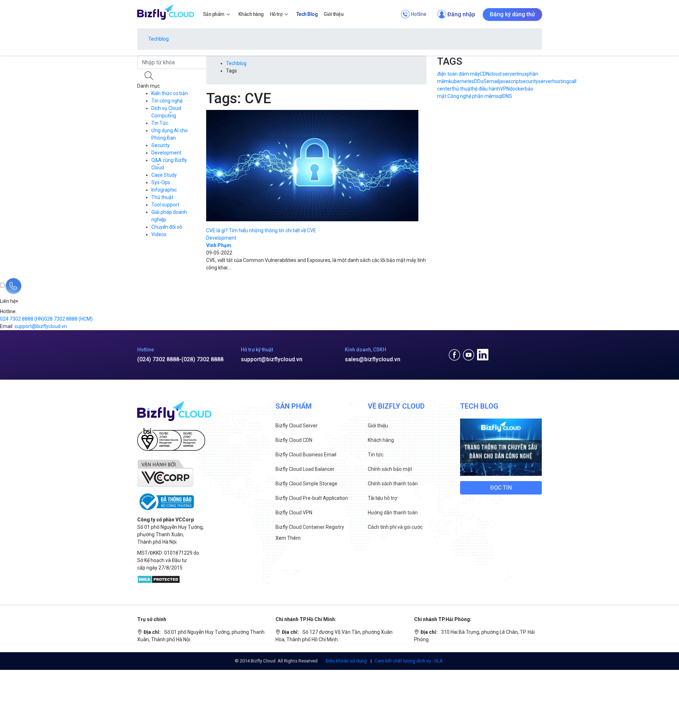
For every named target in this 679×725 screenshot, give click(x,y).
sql (499, 96)
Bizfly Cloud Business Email (305, 454)
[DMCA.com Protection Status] (158, 579)
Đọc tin (501, 487)
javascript (510, 81)
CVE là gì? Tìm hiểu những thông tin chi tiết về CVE (261, 230)
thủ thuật (462, 89)
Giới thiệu (378, 425)
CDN (484, 74)
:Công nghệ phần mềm (471, 96)
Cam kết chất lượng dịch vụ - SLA (409, 660)
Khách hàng (381, 440)
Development (166, 153)
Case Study (164, 175)
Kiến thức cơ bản (169, 93)
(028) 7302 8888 (202, 359)
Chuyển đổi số (166, 227)
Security (160, 145)
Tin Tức (159, 123)
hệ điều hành (486, 89)
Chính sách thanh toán (393, 483)
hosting (560, 81)
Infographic (164, 190)
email (493, 81)
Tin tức (375, 454)
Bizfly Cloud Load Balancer (305, 469)
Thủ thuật (162, 197)
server (545, 81)
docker (517, 89)
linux (522, 74)
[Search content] (149, 75)
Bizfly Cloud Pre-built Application (311, 498)
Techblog (158, 39)
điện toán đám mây (458, 74)
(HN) (22, 319)
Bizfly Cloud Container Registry (309, 527)
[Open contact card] (13, 286)
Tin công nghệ (166, 101)
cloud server (503, 74)
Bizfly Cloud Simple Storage (306, 483)
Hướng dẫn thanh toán (393, 512)
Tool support (165, 204)
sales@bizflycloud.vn (372, 359)
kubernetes (461, 81)
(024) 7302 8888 (158, 359)
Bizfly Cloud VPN (293, 512)
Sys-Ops (160, 182)
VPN (505, 89)
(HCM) (68, 319)
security (529, 81)
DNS (507, 96)
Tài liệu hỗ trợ (382, 498)
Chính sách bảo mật (390, 469)
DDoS (480, 81)
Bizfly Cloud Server (296, 425)
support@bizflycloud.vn (271, 359)
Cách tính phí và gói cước (395, 527)
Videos (159, 234)
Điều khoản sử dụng (347, 660)
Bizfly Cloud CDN (293, 440)
